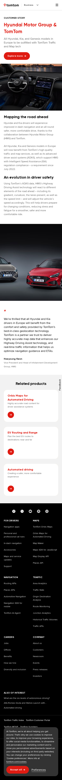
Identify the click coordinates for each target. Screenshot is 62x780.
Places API (38, 562)
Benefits (8, 656)
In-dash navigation (13, 543)
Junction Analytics (42, 613)
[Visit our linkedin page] (39, 511)
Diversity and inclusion (15, 669)
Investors (37, 676)
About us (37, 643)
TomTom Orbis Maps (42, 526)
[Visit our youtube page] (31, 511)
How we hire (10, 662)
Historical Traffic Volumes (45, 619)
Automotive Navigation (15, 596)
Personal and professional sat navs (14, 535)
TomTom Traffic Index (14, 720)
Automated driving (13, 707)
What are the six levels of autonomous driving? (27, 698)
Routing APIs (10, 583)
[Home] (11, 5)
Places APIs (9, 589)
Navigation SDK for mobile (13, 604)
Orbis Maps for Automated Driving (42, 535)
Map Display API (41, 556)
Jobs (6, 643)
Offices (7, 649)
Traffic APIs (38, 626)
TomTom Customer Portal (38, 720)
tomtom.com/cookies (16, 761)
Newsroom (38, 656)
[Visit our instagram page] (47, 511)
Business (28, 5)
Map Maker (38, 543)
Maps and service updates (12, 558)
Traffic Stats (38, 589)
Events (36, 662)
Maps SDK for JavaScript (45, 549)
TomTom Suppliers (29, 726)
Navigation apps (12, 526)
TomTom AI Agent (12, 613)
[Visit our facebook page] (14, 511)
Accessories (10, 549)
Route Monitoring (41, 606)
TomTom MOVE (11, 726)
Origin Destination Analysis (42, 598)
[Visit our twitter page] (23, 511)
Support (8, 566)
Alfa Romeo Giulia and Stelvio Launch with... (25, 702)
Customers (38, 649)
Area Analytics (40, 583)
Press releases (40, 669)
